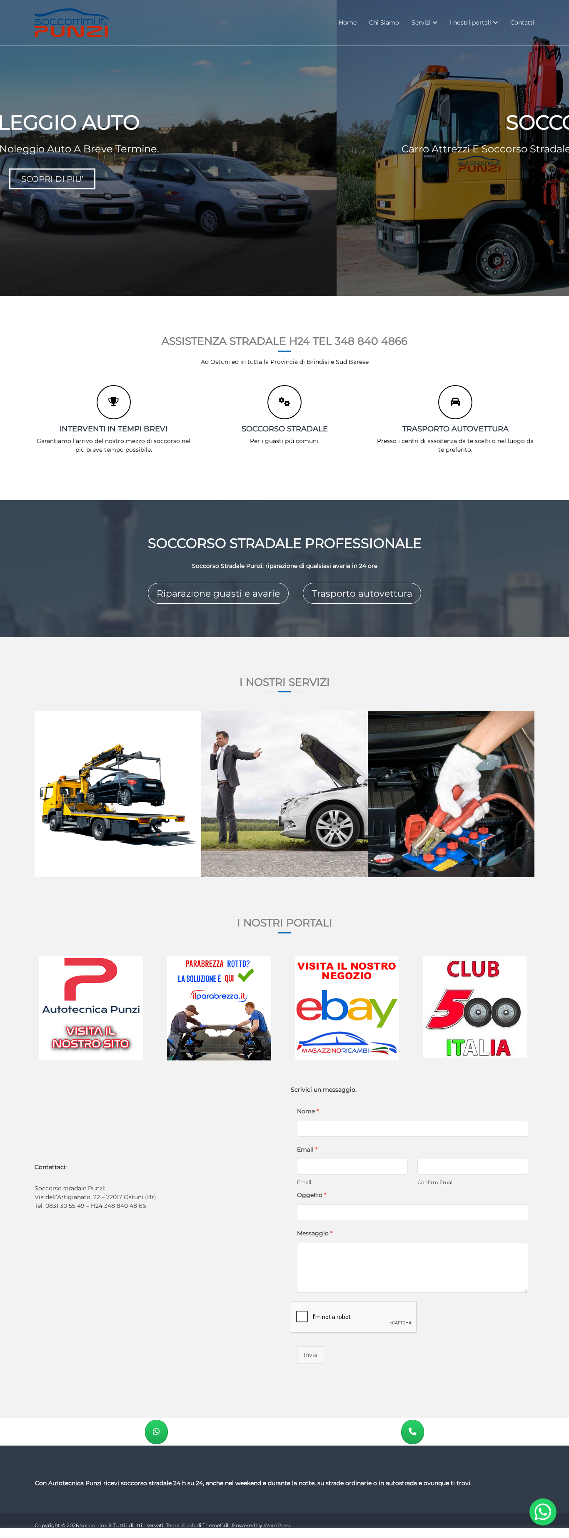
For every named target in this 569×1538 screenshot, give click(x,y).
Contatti (522, 22)
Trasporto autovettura (362, 593)
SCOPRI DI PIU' (285, 179)
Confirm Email (435, 1182)
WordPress (277, 1525)
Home (348, 22)
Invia (310, 1355)
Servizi (421, 22)
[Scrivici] (156, 1432)
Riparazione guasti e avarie (218, 593)
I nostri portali (470, 22)
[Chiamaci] (412, 1432)
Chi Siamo (384, 22)
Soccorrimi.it (96, 1525)
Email (304, 1182)
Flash (188, 1525)
